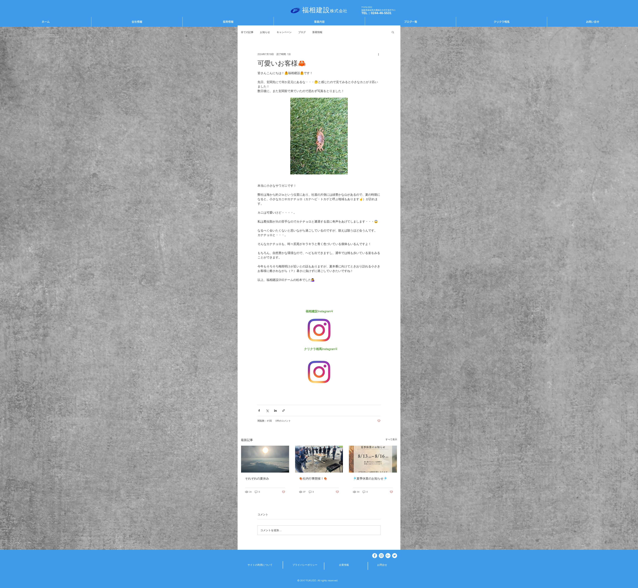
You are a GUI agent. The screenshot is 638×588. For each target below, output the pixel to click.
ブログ (302, 32)
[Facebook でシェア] (259, 410)
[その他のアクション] (378, 54)
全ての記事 (247, 32)
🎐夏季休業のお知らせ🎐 (370, 478)
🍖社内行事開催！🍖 (313, 478)
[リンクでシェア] (283, 410)
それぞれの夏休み (257, 478)
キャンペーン (284, 32)
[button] (392, 32)
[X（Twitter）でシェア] (267, 410)
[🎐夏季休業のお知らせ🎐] (373, 459)
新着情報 (317, 32)
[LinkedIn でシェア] (275, 410)
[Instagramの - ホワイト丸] (381, 555)
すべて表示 (391, 439)
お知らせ (265, 32)
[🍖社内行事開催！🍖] (319, 459)
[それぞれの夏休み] (265, 459)
